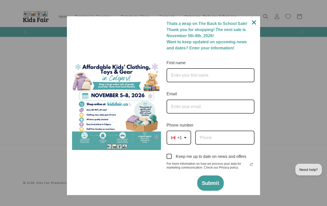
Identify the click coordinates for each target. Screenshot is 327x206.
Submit (210, 183)
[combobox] (179, 138)
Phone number (180, 125)
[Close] (254, 22)
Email (172, 94)
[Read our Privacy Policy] (251, 164)
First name (176, 63)
